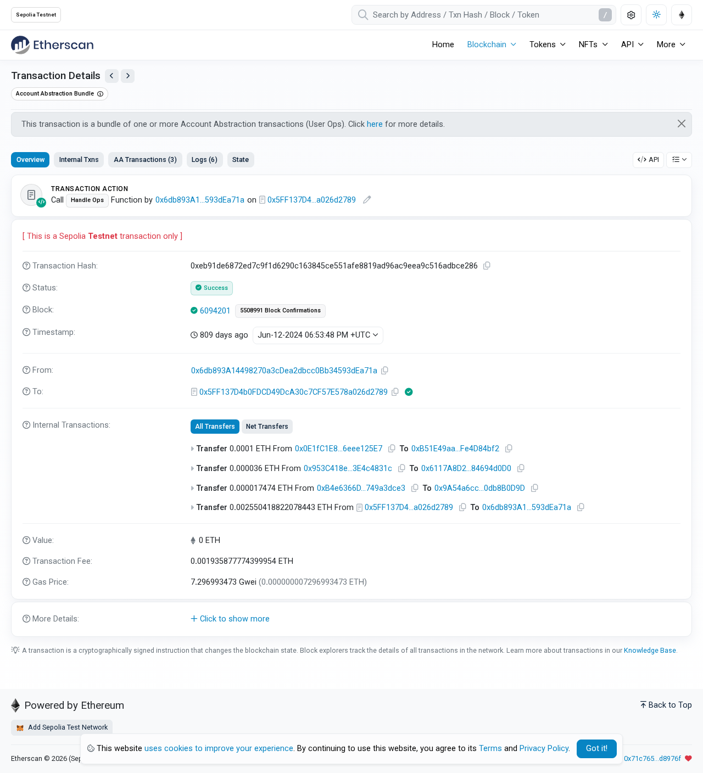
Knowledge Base (650, 650)
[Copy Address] (385, 371)
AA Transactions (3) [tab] (145, 159)
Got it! (596, 748)
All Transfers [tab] (215, 426)
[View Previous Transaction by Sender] (112, 76)
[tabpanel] (351, 406)
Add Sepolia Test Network (67, 727)
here (375, 124)
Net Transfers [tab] (267, 426)
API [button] (627, 44)
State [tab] (240, 159)
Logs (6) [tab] (204, 159)
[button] (351, 619)
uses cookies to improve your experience (218, 748)
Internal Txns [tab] (79, 159)
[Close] (681, 124)
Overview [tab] (30, 159)
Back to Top (670, 705)
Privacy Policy (544, 748)
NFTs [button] (588, 44)
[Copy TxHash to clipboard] (487, 266)
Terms (490, 748)
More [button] (666, 44)
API (654, 159)
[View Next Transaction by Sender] (128, 76)
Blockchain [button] (486, 44)
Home (443, 44)
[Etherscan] (52, 45)
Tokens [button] (542, 44)
